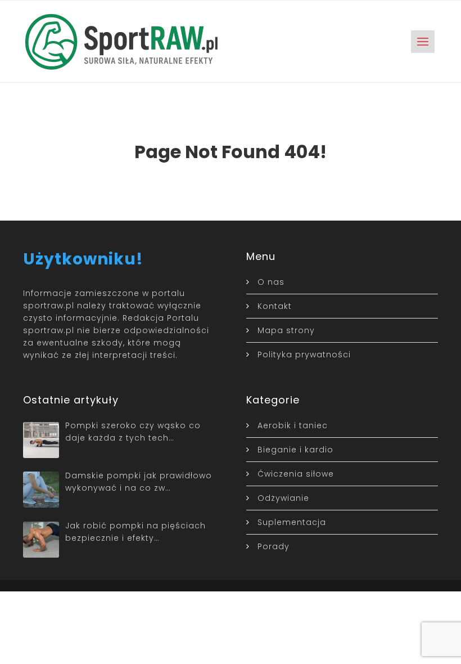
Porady (273, 546)
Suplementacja (291, 522)
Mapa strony (286, 330)
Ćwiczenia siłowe (295, 473)
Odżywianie (283, 498)
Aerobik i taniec (292, 425)
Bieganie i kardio (295, 449)
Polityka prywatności (304, 354)
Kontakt (274, 306)
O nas (270, 282)
